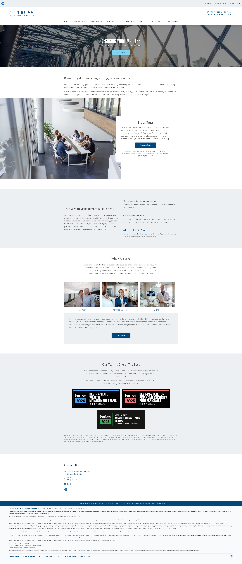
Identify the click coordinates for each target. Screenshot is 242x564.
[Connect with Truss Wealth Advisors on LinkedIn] (2, 3)
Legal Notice (14, 556)
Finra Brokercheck (158, 503)
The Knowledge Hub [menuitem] (134, 21)
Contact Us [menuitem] (155, 21)
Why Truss (121, 52)
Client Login (236, 3)
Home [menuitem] (66, 21)
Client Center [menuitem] (172, 21)
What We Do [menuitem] (95, 21)
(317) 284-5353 (72, 479)
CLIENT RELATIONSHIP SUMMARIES (26, 508)
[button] (235, 3)
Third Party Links (45, 556)
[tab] (82, 297)
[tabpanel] (121, 328)
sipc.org (86, 528)
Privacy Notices (29, 556)
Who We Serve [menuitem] (113, 21)
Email (69, 484)
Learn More (121, 335)
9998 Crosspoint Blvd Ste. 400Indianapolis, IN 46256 (78, 473)
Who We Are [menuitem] (79, 21)
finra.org (78, 528)
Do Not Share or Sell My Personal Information (73, 556)
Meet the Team (145, 145)
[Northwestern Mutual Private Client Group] (220, 13)
